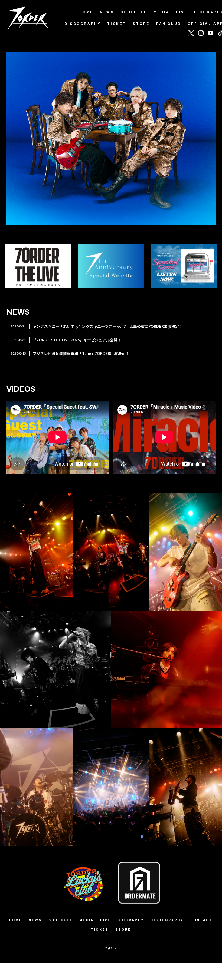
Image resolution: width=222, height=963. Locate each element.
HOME (86, 12)
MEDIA (161, 12)
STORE (141, 24)
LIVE (181, 12)
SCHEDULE (133, 12)
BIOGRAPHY (130, 920)
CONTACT (201, 920)
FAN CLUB (168, 24)
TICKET (116, 24)
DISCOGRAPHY (82, 24)
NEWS (107, 12)
